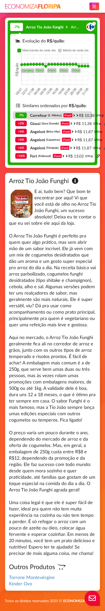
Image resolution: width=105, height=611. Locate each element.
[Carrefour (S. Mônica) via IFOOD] (90, 27)
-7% (17, 27)
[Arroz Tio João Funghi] (67, 27)
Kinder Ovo (20, 583)
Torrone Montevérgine (32, 577)
